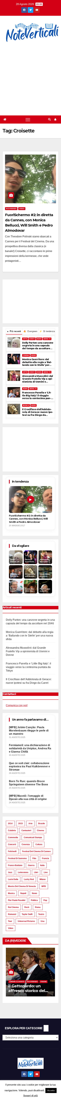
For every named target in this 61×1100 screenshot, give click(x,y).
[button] (49, 119)
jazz (10, 872)
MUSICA (26, 405)
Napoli (23, 893)
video (10, 928)
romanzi (12, 914)
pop (45, 900)
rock (26, 907)
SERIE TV (47, 339)
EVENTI (32, 339)
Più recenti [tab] (14, 331)
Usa (42, 921)
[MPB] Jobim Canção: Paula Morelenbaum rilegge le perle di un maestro (28, 730)
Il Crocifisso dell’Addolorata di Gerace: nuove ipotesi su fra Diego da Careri (37, 412)
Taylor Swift (27, 914)
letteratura (23, 872)
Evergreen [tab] (30, 331)
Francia (45, 858)
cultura (38, 844)
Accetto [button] (51, 1090)
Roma (38, 907)
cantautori (26, 830)
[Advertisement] (30, 79)
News (34, 893)
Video (21, 208)
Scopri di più (30, 1095)
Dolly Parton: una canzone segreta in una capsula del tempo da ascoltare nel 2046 (37, 345)
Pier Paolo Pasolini (16, 900)
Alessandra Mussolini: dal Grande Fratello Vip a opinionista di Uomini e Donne (37, 379)
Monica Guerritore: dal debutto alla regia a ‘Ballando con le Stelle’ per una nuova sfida (37, 362)
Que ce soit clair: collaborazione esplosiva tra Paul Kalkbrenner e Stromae (29, 766)
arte (30, 823)
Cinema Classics (20, 981)
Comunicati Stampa (33, 837)
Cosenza (26, 844)
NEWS (39, 339)
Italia (42, 865)
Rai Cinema (13, 907)
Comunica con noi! (16, 705)
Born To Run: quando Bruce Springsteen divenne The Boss (28, 783)
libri (36, 872)
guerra (31, 865)
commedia (13, 837)
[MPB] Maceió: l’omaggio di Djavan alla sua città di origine (28, 797)
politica (34, 900)
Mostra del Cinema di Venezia (22, 886)
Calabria (12, 830)
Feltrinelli (12, 851)
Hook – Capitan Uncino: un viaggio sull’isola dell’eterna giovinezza (34, 991)
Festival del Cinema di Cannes (36, 851)
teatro (41, 914)
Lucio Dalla (13, 879)
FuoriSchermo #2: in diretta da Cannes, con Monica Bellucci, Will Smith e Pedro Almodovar (28, 518)
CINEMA (26, 355)
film (34, 858)
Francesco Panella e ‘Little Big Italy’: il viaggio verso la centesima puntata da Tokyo (36, 395)
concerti (12, 844)
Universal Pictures (26, 921)
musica (11, 893)
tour (10, 921)
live (46, 872)
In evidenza (11, 208)
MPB (43, 886)
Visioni (47, 981)
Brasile (41, 823)
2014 (10, 823)
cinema (40, 830)
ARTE (25, 339)
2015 (20, 823)
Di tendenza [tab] (47, 331)
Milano (43, 879)
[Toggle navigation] (27, 119)
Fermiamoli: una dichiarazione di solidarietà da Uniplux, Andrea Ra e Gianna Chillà (30, 748)
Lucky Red (29, 879)
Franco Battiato (15, 865)
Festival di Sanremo (17, 858)
